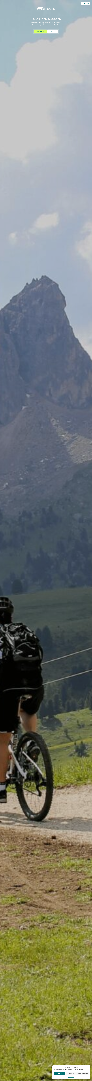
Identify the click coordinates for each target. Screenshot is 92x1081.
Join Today (39, 31)
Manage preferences (83, 1073)
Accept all (59, 1073)
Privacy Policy (71, 1077)
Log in (51, 31)
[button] (88, 1067)
